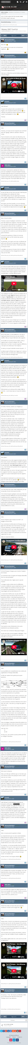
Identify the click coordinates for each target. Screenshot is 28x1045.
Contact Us (19, 1037)
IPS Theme (11, 1035)
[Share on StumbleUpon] (15, 1031)
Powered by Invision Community (14, 1042)
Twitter (14, 1040)
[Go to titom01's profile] (2, 102)
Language (8, 1037)
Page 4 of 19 (14, 35)
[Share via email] (18, 1031)
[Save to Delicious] (11, 1031)
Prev (5, 35)
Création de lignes (22, 31)
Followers (13, 1020)
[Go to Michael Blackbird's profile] (2, 40)
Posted (10, 41)
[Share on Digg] (8, 1031)
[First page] (1, 36)
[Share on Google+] (6, 1031)
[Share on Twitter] (1, 1031)
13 (26, 1020)
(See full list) (3, 13)
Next (23, 35)
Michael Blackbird (6, 31)
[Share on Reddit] (13, 1031)
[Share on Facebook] (4, 1031)
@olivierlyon (16, 804)
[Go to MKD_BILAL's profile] (2, 165)
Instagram (10, 1040)
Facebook (17, 1040)
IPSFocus (17, 1035)
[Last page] (26, 36)
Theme (13, 1037)
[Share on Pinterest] (20, 1031)
